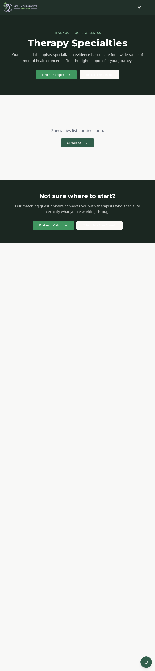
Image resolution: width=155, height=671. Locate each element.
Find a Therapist (53, 75)
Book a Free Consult (99, 75)
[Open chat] (146, 662)
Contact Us (74, 143)
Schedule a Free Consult (99, 225)
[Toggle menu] (149, 7)
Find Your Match (50, 225)
